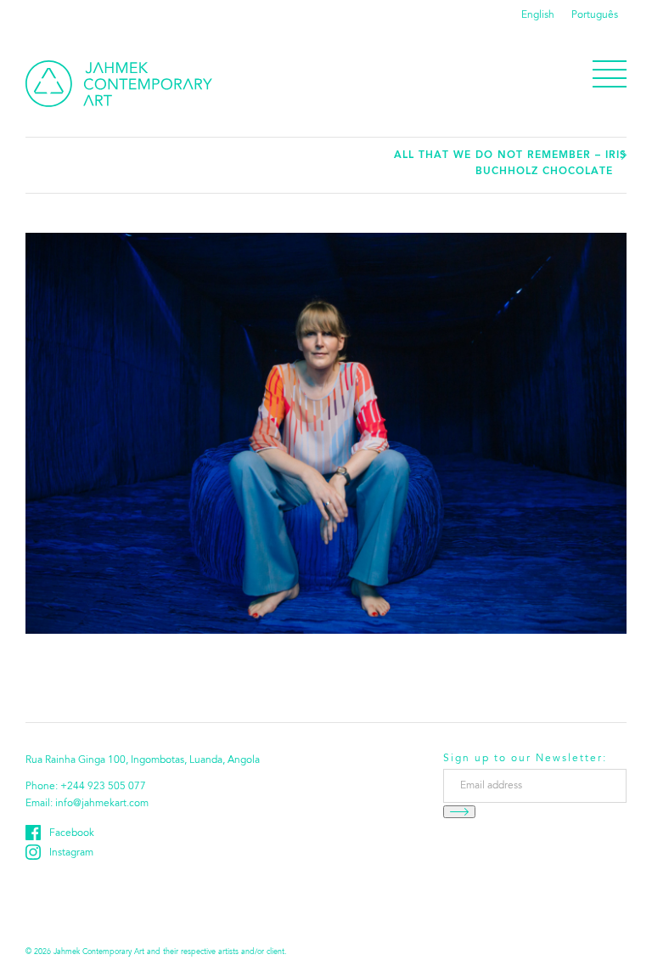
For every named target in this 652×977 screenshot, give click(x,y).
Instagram (71, 853)
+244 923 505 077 (103, 787)
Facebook (71, 833)
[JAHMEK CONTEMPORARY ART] (118, 83)
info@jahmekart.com (102, 804)
